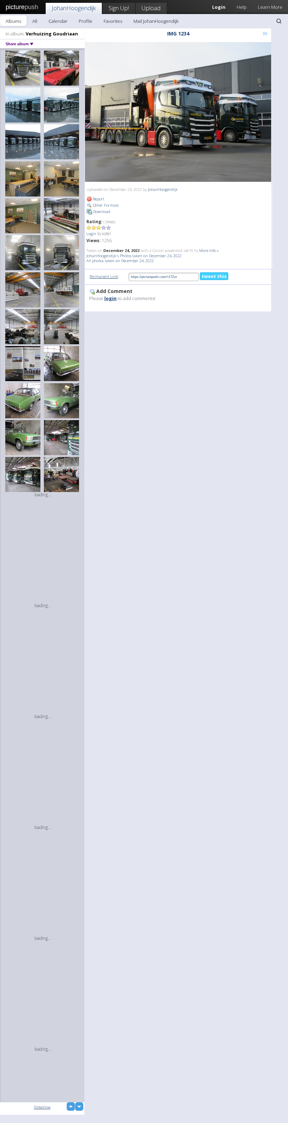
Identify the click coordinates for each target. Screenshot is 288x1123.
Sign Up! (119, 8)
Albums (13, 21)
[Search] (278, 21)
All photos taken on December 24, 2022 (120, 260)
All (34, 21)
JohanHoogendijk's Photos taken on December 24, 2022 (134, 255)
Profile (85, 21)
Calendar (57, 21)
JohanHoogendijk (74, 8)
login (110, 298)
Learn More (270, 7)
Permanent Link (104, 276)
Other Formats (105, 205)
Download (101, 211)
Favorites (113, 21)
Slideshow (42, 1107)
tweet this (214, 276)
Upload (151, 8)
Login (91, 233)
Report (98, 198)
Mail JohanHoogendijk (155, 21)
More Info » (209, 250)
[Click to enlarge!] (178, 112)
